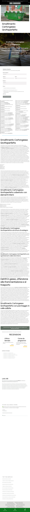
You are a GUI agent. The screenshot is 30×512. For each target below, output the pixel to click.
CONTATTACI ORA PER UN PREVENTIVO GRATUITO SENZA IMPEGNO (15, 328)
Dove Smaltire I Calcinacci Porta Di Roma (8, 493)
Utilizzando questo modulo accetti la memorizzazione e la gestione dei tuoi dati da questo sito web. (14, 92)
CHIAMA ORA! (15, 56)
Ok (11, 3)
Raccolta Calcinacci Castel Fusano (7, 489)
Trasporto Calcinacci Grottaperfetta (15, 384)
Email (16, 76)
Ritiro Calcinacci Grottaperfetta (6, 383)
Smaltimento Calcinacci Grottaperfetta (17, 383)
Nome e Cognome (6, 72)
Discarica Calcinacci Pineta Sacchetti (7, 484)
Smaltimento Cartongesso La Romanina (8, 491)
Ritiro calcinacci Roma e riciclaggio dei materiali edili (9, 380)
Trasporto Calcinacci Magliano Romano (8, 480)
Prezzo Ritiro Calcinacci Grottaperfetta (12, 385)
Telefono (4, 76)
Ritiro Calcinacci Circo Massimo (6, 482)
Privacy (4, 86)
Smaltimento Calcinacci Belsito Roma (7, 498)
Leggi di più (17, 3)
